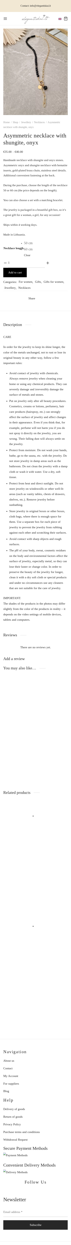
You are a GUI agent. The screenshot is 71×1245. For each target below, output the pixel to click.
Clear (27, 255)
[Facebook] (40, 298)
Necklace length (13, 248)
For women (25, 281)
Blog (6, 1091)
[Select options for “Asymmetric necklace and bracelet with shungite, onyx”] (6, 746)
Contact (8, 1068)
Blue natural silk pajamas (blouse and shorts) (17, 892)
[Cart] (66, 19)
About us (8, 1060)
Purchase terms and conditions (21, 1132)
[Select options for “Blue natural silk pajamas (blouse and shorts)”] (6, 871)
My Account (10, 1076)
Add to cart (15, 272)
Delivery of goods (14, 1109)
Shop (15, 122)
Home (6, 122)
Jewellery (26, 122)
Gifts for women (53, 281)
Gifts (38, 281)
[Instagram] (39, 1191)
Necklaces (39, 122)
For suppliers (11, 1083)
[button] (41, 871)
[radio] (28, 243)
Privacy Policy (12, 1124)
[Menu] (5, 19)
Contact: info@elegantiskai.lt (35, 5)
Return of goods (13, 1116)
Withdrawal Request (15, 1139)
